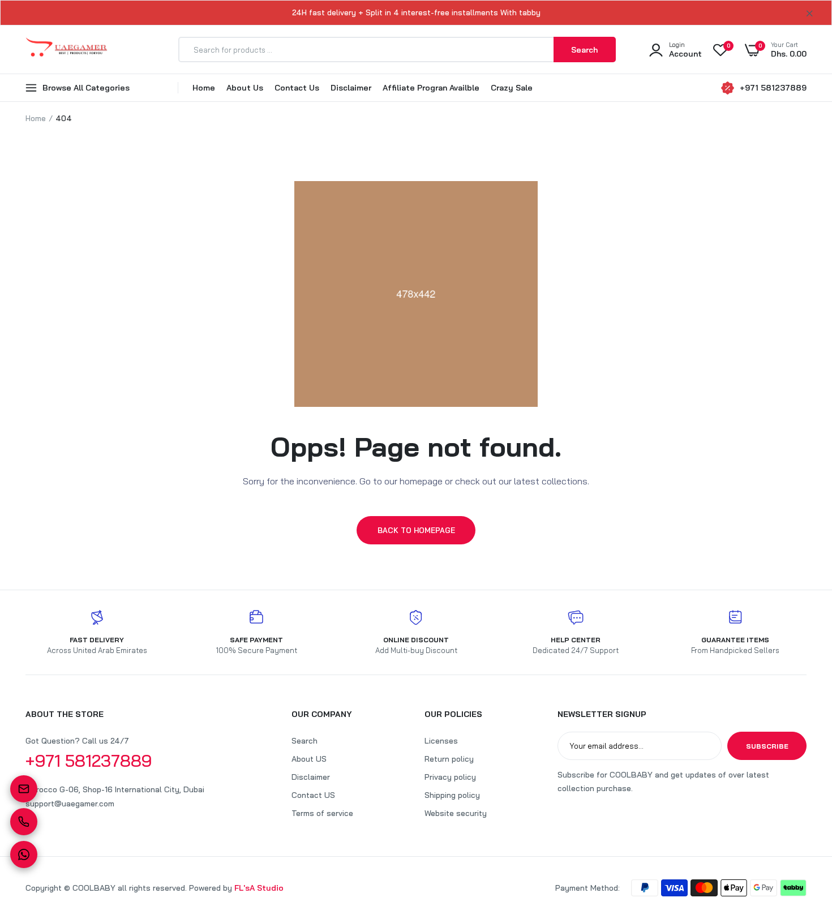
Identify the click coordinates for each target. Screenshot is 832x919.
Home (203, 88)
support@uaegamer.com (69, 803)
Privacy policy (450, 777)
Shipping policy (452, 795)
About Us (244, 88)
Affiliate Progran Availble (431, 88)
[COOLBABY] (66, 50)
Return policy (449, 759)
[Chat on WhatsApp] (23, 854)
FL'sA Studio (259, 888)
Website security (455, 813)
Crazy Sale (512, 88)
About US (309, 759)
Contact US (313, 795)
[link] (801, 837)
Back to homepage (416, 530)
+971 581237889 (773, 88)
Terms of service (322, 813)
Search (304, 741)
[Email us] (23, 788)
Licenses (441, 741)
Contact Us (297, 88)
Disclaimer (351, 88)
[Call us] (23, 821)
